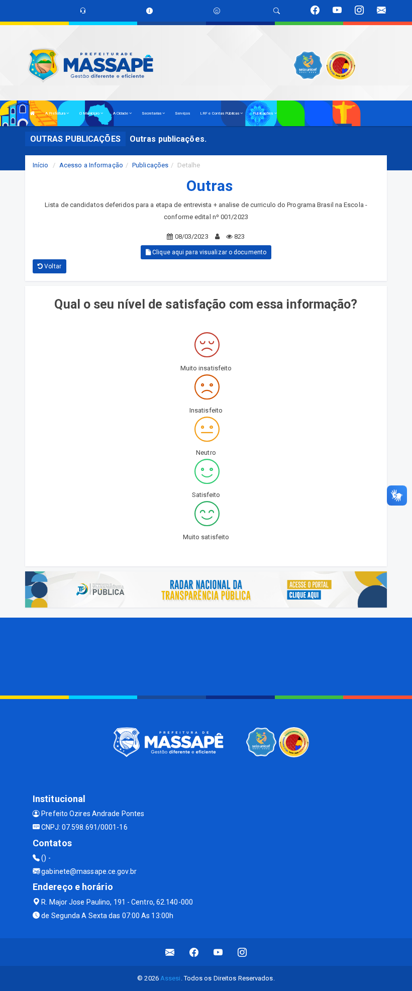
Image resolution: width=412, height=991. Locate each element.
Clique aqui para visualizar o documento (208, 252)
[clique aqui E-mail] (170, 952)
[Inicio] (32, 113)
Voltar (52, 266)
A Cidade (121, 113)
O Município (89, 113)
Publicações (263, 113)
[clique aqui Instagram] (242, 952)
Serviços (182, 113)
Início (41, 165)
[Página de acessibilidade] (217, 11)
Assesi (170, 978)
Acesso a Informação (91, 165)
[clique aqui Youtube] (218, 952)
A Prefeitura (55, 113)
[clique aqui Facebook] (194, 952)
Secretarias (152, 113)
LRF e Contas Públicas (220, 113)
